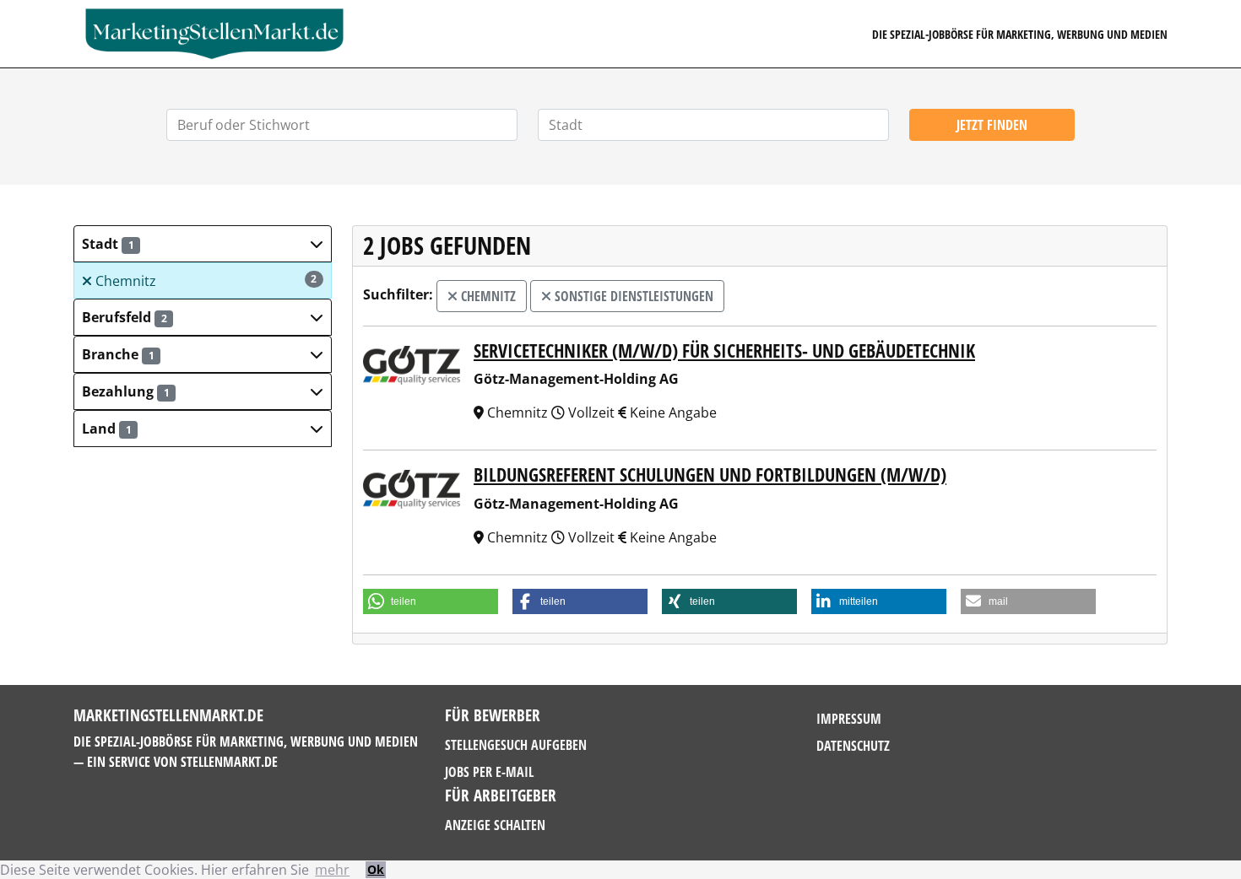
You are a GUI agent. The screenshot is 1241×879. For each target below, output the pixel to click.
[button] (202, 243)
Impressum (848, 718)
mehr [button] (332, 869)
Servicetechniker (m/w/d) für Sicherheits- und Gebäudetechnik (724, 350)
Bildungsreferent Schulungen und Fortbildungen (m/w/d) (710, 474)
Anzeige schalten (495, 825)
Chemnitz (204, 281)
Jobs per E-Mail (489, 772)
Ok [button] (375, 869)
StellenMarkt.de (229, 761)
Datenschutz (853, 745)
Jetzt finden (991, 125)
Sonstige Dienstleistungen (632, 296)
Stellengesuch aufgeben (516, 745)
